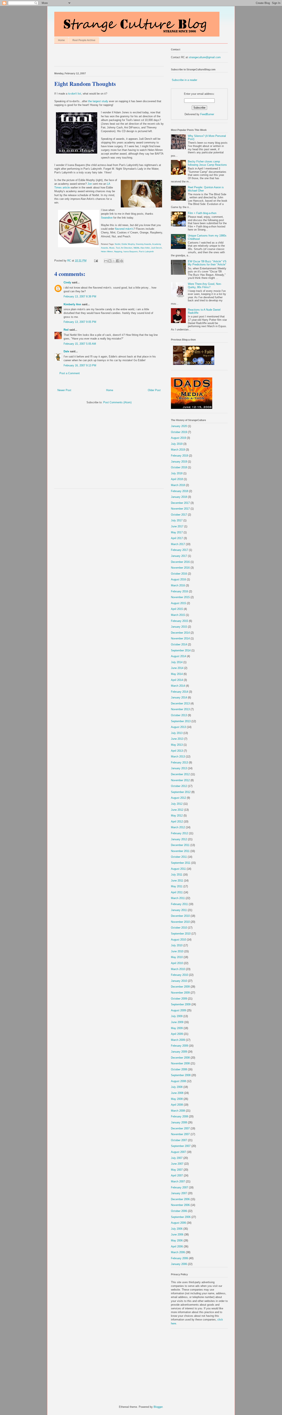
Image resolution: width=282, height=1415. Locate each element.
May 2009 (177, 1028)
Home (61, 40)
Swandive (107, 217)
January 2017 (179, 555)
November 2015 (180, 597)
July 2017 (176, 520)
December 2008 (180, 1057)
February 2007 (179, 1187)
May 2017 (177, 532)
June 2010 (177, 951)
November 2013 (180, 709)
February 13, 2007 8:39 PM (80, 296)
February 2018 (179, 491)
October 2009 (179, 998)
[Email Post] (96, 260)
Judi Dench (156, 248)
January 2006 (179, 1264)
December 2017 (180, 502)
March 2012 (178, 827)
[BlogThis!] (110, 261)
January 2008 (179, 1122)
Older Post (154, 390)
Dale (66, 351)
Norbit (117, 244)
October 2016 (179, 573)
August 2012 (178, 797)
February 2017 (179, 549)
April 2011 (177, 892)
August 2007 (178, 1152)
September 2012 (181, 792)
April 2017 (177, 538)
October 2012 (179, 786)
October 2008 (179, 1069)
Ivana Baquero (130, 251)
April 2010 (177, 963)
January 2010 (179, 980)
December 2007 (180, 1128)
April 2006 (177, 1246)
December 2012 (180, 774)
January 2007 (179, 1193)
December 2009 (180, 986)
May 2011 (176, 886)
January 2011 (179, 910)
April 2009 (177, 1033)
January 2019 (179, 461)
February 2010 (179, 974)
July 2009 (176, 1016)
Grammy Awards (143, 244)
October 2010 (179, 927)
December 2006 (180, 1199)
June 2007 (177, 1163)
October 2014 (179, 644)
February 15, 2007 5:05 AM (80, 343)
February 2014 (179, 691)
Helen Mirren (107, 251)
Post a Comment (69, 373)
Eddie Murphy (128, 244)
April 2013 (177, 750)
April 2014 (177, 679)
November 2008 (180, 1063)
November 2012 (180, 780)
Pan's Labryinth (146, 251)
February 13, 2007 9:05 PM (80, 321)
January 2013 (179, 768)
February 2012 (179, 833)
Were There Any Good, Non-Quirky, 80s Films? (205, 285)
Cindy (67, 282)
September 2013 (181, 721)
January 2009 (179, 1051)
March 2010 (178, 969)
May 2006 (177, 1240)
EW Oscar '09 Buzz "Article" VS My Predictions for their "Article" (207, 263)
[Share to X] (114, 261)
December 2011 (180, 845)
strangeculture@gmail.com (205, 57)
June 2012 (177, 809)
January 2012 (179, 839)
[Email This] (106, 261)
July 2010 (176, 945)
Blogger (158, 1406)
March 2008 (178, 1110)
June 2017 (177, 526)
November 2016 (180, 567)
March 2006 (178, 1252)
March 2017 (178, 544)
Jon (90, 183)
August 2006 (178, 1222)
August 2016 (178, 579)
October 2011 (179, 856)
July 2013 (176, 733)
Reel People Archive (83, 40)
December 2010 (180, 915)
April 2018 (177, 479)
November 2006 (180, 1205)
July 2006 (176, 1228)
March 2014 (178, 685)
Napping (118, 251)
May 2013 (177, 744)
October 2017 (179, 514)
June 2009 (177, 1022)
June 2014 (177, 668)
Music (112, 248)
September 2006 (181, 1217)
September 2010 (181, 933)
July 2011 (176, 874)
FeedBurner (207, 114)
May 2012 (177, 815)
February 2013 (179, 762)
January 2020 (179, 426)
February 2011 (179, 904)
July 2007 (176, 1157)
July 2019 (176, 443)
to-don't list (74, 93)
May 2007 (177, 1169)
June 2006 (177, 1234)
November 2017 (180, 508)
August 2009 (178, 1010)
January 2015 (179, 626)
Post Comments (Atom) (117, 402)
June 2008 (177, 1092)
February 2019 (179, 455)
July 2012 (176, 803)
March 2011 (178, 898)
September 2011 (180, 862)
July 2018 (176, 473)
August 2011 (178, 868)
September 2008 (181, 1075)
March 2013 (178, 756)
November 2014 (180, 638)
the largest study (98, 101)
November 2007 (180, 1134)
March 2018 (178, 485)
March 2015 (178, 614)
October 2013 (179, 715)
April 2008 (177, 1104)
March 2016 (178, 585)
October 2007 (179, 1140)
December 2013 (180, 703)
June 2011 (177, 880)
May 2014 (177, 674)
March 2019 (178, 449)
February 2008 (179, 1116)
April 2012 (177, 821)
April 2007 (177, 1175)
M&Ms (136, 248)
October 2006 (179, 1211)
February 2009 (179, 1045)
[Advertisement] (102, 56)
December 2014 (180, 632)
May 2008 (177, 1098)
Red (66, 329)
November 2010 (180, 921)
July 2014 (176, 662)
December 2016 (180, 561)
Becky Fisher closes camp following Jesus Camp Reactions (207, 163)
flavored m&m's (124, 228)
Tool (118, 248)
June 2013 (177, 738)
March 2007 (178, 1181)
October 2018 (179, 467)
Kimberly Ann (72, 304)
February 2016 (179, 591)
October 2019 (179, 432)
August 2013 (178, 727)
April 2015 (177, 608)
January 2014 (179, 697)
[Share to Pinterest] (122, 261)
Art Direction (126, 248)
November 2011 (180, 851)
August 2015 (178, 603)
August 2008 (178, 1081)
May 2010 (177, 957)
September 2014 (181, 650)
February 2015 (179, 620)
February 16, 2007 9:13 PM (80, 365)
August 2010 (178, 939)
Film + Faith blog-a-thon (202, 213)
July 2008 (176, 1086)
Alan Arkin (145, 248)
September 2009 (181, 1004)
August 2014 (178, 656)
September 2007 (181, 1146)
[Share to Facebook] (118, 261)
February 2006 (179, 1258)
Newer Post (64, 390)
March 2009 (178, 1039)
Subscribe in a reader (184, 80)
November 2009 (180, 992)
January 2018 (179, 496)
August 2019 (178, 437)
